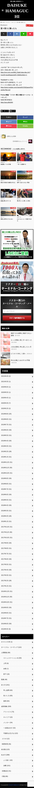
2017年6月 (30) (6, 559)
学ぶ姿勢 (7, 690)
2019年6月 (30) (6, 430)
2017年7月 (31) (6, 553)
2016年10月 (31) (6, 602)
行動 (5, 776)
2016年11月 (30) (6, 597)
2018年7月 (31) (6, 489)
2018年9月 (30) (6, 478)
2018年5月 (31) (6, 500)
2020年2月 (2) (6, 408)
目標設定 (6, 771)
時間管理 (6, 744)
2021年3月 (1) (6, 381)
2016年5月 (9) (6, 629)
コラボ (5, 738)
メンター (7, 722)
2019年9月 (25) (6, 414)
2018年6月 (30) (6, 494)
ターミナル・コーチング (11, 647)
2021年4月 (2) (6, 376)
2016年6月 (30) (6, 623)
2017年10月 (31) (6, 537)
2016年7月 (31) (6, 618)
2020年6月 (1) (6, 387)
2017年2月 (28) (6, 580)
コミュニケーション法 (12, 658)
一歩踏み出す (8, 728)
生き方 (5, 755)
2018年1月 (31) (6, 521)
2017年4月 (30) (6, 570)
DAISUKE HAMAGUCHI (17, 11)
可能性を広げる (10, 733)
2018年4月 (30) (6, 505)
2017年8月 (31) (6, 548)
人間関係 (5, 652)
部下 (5, 674)
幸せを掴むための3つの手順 (20, 361)
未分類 (5, 749)
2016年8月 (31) (6, 613)
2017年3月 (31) (6, 575)
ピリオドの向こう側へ (21, 353)
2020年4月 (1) (6, 397)
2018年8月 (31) (6, 484)
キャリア (7, 717)
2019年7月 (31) (6, 424)
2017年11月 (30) (6, 532)
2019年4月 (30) (6, 441)
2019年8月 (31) (6, 419)
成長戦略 (6, 706)
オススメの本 (6, 642)
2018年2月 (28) (6, 516)
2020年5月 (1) (6, 392)
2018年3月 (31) (6, 510)
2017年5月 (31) (6, 564)
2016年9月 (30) (6, 607)
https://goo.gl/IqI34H (7, 102)
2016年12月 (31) (6, 591)
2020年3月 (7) (6, 403)
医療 (4, 679)
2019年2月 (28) (6, 451)
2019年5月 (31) (6, 435)
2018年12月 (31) (6, 462)
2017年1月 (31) (6, 586)
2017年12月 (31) (6, 527)
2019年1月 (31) (6, 457)
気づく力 (5, 111)
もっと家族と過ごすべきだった (21, 341)
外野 (5, 669)
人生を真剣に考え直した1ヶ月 (21, 348)
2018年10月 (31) (6, 473)
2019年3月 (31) (6, 446)
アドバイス (8, 712)
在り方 (13, 111)
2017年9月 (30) (6, 543)
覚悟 (5, 701)
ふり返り (7, 760)
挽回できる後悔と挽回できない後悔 (21, 334)
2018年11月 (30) (6, 467)
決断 (6, 765)
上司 (5, 663)
